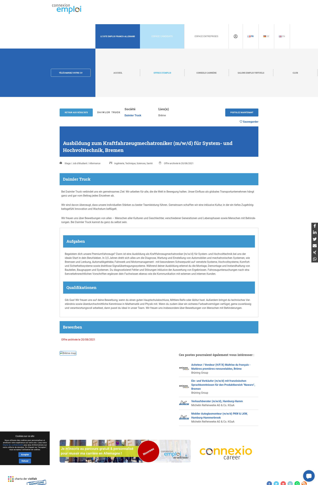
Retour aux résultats (76, 112)
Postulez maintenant (241, 112)
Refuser (25, 461)
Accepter (25, 455)
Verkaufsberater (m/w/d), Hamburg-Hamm (217, 401)
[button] (309, 476)
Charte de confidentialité (13, 445)
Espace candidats (162, 36)
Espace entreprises (206, 36)
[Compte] (236, 36)
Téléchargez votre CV (70, 73)
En (283, 36)
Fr (252, 36)
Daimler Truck (133, 115)
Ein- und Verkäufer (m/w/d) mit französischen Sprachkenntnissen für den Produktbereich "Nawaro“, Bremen (223, 384)
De (267, 36)
